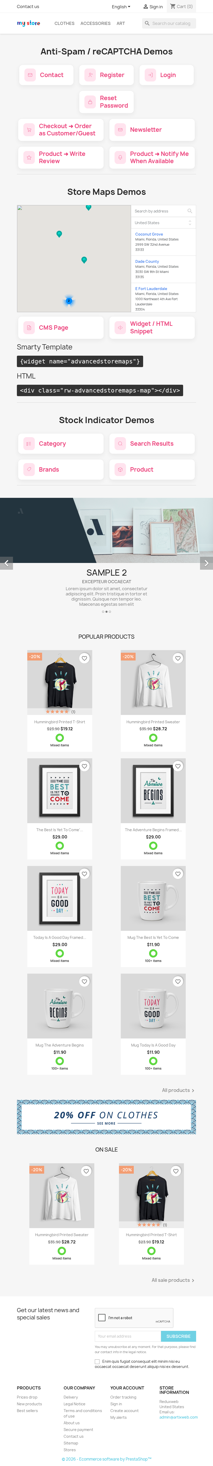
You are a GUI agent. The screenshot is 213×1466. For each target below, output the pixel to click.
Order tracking (123, 1397)
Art (121, 23)
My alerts (118, 1417)
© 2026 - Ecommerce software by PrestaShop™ (106, 1459)
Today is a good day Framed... (59, 937)
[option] (106, 557)
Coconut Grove (149, 234)
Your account (127, 1388)
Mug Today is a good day (153, 1045)
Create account (124, 1410)
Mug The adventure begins (60, 1045)
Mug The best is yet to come (153, 937)
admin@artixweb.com (178, 1417)
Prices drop (27, 1397)
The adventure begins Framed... (153, 829)
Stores (70, 1449)
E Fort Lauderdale (151, 288)
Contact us (28, 6)
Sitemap (71, 1443)
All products (179, 1091)
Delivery (71, 1397)
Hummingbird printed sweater (153, 721)
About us (72, 1422)
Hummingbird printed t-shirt (59, 721)
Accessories (96, 23)
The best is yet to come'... (59, 829)
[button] (88, 212)
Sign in (116, 1403)
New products (29, 1403)
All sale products (174, 1280)
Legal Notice (74, 1403)
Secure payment (78, 1429)
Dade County (147, 261)
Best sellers (27, 1410)
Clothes (65, 23)
